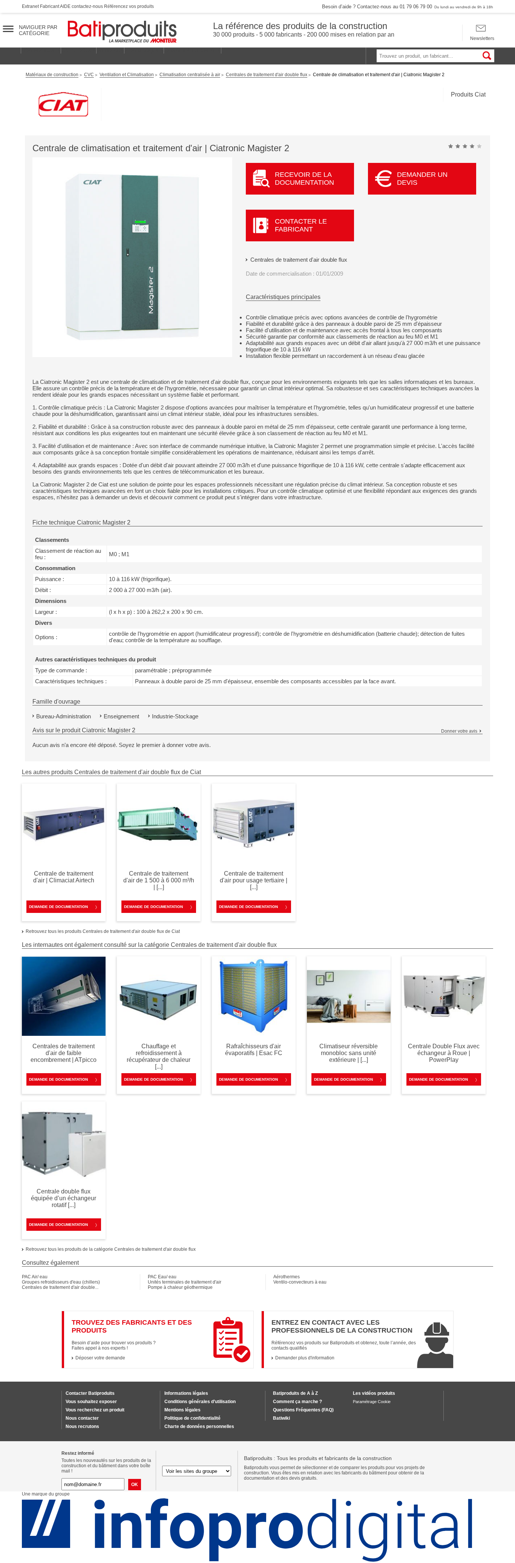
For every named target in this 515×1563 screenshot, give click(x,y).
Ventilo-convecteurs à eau (299, 1282)
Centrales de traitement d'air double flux (298, 259)
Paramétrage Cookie (372, 1401)
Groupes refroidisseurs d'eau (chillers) (61, 1282)
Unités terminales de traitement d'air (184, 1282)
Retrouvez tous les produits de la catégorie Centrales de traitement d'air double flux (111, 1249)
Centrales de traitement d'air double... (60, 1287)
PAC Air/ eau (35, 1276)
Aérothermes (286, 1276)
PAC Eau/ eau (162, 1276)
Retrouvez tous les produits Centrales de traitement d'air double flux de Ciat (103, 931)
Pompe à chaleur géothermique (180, 1287)
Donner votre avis (459, 731)
